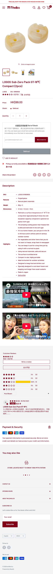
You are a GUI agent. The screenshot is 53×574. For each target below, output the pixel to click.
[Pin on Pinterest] (39, 174)
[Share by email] (49, 174)
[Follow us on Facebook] (4, 547)
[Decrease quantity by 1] (13, 116)
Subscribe (10, 524)
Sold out (26, 151)
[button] (7, 94)
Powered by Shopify (8, 569)
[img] (15, 401)
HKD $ (18, 536)
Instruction (22, 275)
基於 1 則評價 (7, 359)
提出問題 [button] (26, 367)
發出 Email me (41, 139)
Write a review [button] (26, 362)
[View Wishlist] (44, 7)
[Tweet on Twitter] (44, 174)
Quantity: (5, 116)
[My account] (39, 7)
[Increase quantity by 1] (26, 116)
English (6, 536)
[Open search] (34, 7)
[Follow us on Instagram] (9, 547)
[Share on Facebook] (34, 174)
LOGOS (4, 91)
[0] (48, 7)
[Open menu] (3, 8)
